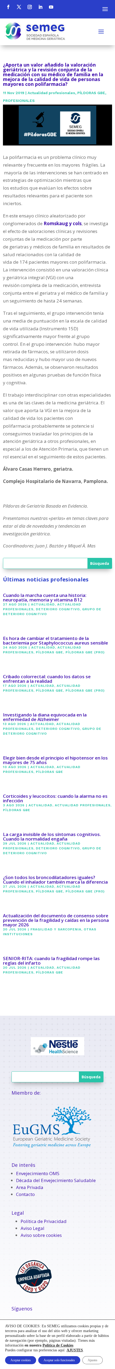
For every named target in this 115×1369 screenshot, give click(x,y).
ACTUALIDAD (43, 604)
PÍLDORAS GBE (91, 93)
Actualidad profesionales (51, 93)
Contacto (25, 1194)
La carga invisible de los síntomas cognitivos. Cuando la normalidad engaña (52, 836)
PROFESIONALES (19, 100)
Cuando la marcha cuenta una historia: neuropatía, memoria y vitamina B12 (44, 597)
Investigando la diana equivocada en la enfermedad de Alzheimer (45, 717)
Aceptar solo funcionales (59, 1360)
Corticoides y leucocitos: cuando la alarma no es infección (55, 798)
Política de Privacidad (44, 1221)
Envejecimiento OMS (37, 1173)
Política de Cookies (58, 1345)
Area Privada (29, 1187)
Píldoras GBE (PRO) (85, 652)
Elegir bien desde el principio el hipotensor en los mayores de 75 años (55, 760)
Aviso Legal (32, 1228)
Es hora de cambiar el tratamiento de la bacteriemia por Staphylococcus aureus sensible (55, 640)
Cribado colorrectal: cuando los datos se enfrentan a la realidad (47, 678)
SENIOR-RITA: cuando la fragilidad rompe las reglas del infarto (51, 960)
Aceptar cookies (20, 1360)
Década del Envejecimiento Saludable (56, 1180)
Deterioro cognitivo (58, 609)
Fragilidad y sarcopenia (55, 929)
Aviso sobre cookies (41, 1235)
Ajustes (92, 1360)
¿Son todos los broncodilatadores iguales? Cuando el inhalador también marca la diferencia (55, 879)
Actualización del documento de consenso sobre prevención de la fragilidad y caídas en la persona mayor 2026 (56, 920)
